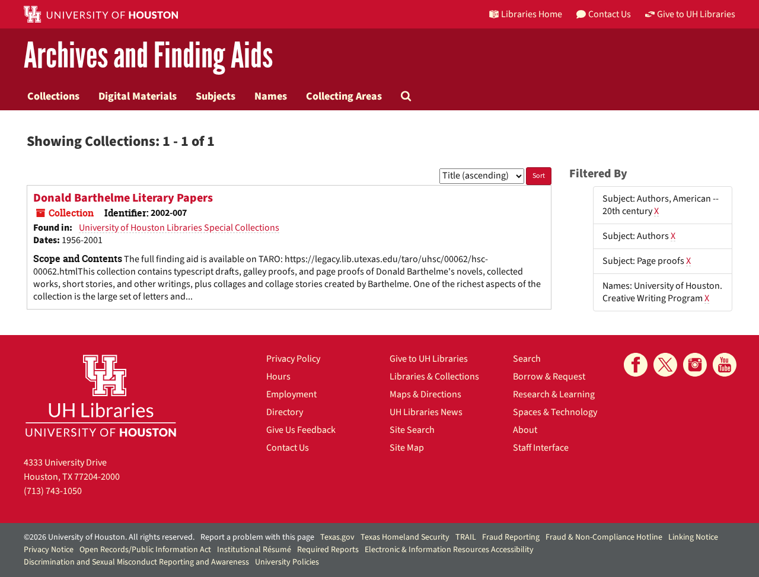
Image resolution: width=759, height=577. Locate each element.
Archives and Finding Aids (148, 56)
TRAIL (465, 537)
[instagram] (695, 365)
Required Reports (328, 550)
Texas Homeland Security (405, 537)
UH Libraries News (426, 412)
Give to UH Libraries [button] (696, 14)
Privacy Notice (49, 550)
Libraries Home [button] (531, 14)
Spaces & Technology (555, 412)
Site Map (407, 447)
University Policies (287, 562)
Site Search (412, 429)
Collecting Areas (344, 96)
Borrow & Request (549, 376)
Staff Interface (541, 447)
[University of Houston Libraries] (101, 395)
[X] (665, 365)
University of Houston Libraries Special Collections (179, 227)
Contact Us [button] (609, 14)
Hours (278, 376)
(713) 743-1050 (53, 491)
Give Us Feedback (301, 429)
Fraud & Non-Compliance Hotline (604, 537)
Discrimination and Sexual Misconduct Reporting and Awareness (136, 562)
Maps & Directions (425, 394)
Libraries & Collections (434, 376)
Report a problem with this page (257, 537)
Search (527, 358)
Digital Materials (137, 96)
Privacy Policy (293, 358)
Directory (284, 412)
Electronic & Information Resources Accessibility (449, 550)
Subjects (215, 96)
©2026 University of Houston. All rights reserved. (109, 537)
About (525, 429)
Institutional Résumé (254, 550)
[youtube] (724, 365)
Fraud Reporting (511, 537)
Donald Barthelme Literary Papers (123, 198)
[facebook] (636, 365)
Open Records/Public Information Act (145, 550)
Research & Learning (554, 394)
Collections (53, 96)
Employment (291, 394)
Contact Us (287, 447)
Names (270, 96)
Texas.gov (337, 537)
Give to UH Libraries (429, 358)
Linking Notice (693, 537)
